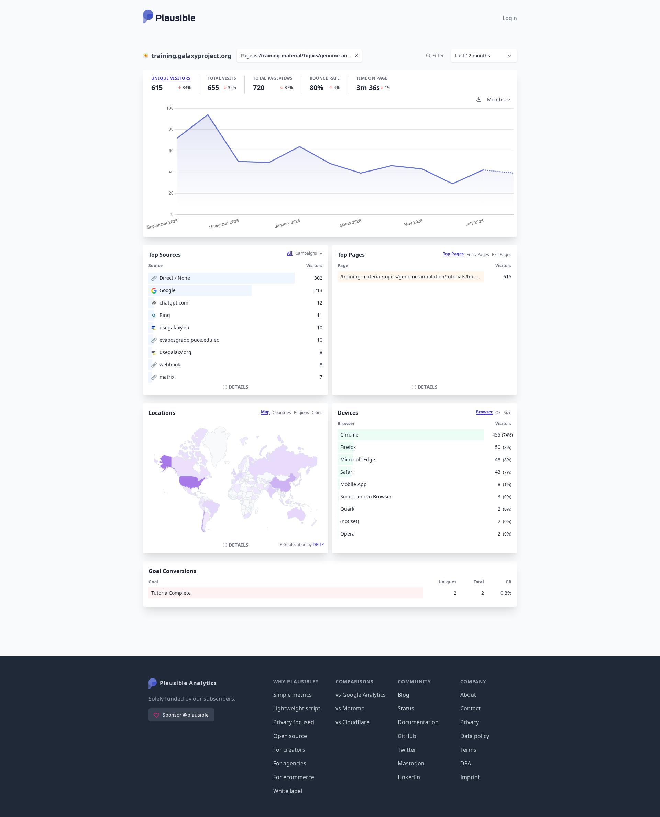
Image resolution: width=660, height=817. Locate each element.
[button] (484, 55)
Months (496, 99)
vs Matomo (350, 708)
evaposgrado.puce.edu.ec (189, 339)
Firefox (348, 447)
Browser (484, 412)
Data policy (474, 736)
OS (498, 413)
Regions (301, 413)
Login (510, 18)
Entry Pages (477, 254)
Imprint (470, 777)
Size (508, 413)
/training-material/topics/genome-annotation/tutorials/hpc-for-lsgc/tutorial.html (410, 276)
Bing (165, 315)
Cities (317, 413)
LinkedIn (409, 777)
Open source (290, 736)
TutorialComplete (171, 592)
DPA (465, 763)
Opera (347, 533)
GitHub (407, 736)
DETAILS (239, 387)
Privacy (469, 722)
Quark (347, 509)
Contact (470, 708)
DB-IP (318, 545)
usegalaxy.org (175, 352)
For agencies (289, 763)
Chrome (349, 434)
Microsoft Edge (357, 459)
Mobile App (353, 484)
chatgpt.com (174, 302)
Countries (282, 413)
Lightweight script (296, 708)
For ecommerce (293, 777)
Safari (347, 471)
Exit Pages (502, 254)
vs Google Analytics (361, 694)
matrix (167, 377)
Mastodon (411, 763)
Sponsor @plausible (186, 714)
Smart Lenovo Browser (366, 496)
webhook (170, 364)
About (468, 694)
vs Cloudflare (353, 722)
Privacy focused (293, 722)
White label (287, 791)
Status (406, 708)
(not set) (349, 521)
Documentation (418, 722)
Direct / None (175, 278)
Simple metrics (292, 694)
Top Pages (453, 254)
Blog (403, 694)
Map (265, 412)
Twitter (407, 749)
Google (168, 290)
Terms (468, 749)
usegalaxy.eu (174, 327)
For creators (289, 749)
